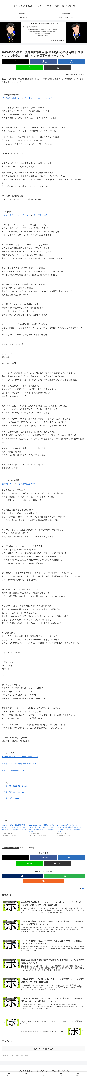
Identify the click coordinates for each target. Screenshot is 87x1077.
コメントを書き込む (43, 1048)
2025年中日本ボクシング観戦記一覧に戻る (20, 757)
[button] (57, 67)
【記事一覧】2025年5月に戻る (15, 786)
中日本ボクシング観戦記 (11, 848)
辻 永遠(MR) (7, 484)
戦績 (31, 848)
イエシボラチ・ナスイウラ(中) (15, 215)
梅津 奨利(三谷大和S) (27, 484)
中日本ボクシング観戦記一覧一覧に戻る (19, 764)
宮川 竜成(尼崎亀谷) (10, 98)
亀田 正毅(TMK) (40, 215)
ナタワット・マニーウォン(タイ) (39, 98)
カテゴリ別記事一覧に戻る (13, 770)
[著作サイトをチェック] (22, 876)
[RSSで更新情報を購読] (43, 881)
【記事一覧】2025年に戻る (13, 792)
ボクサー (24, 848)
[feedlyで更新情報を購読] (64, 876)
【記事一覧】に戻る (10, 798)
